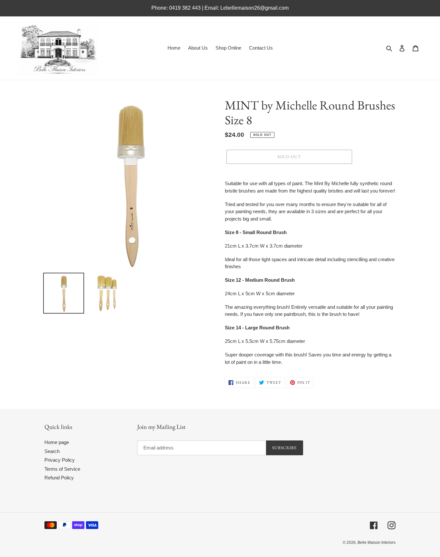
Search (52, 451)
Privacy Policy (59, 460)
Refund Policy (59, 477)
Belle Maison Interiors (377, 542)
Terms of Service (62, 469)
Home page (56, 442)
